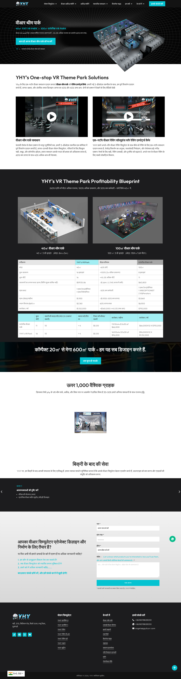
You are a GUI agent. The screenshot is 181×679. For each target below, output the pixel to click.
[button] (76, 422)
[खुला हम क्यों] (132, 4)
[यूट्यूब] (30, 635)
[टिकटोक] (14, 635)
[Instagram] (25, 635)
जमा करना (128, 583)
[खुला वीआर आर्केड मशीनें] (76, 4)
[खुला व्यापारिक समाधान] (107, 4)
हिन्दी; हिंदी (17, 673)
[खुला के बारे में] (144, 4)
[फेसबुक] (19, 635)
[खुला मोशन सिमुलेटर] (56, 4)
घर (17, 49)
